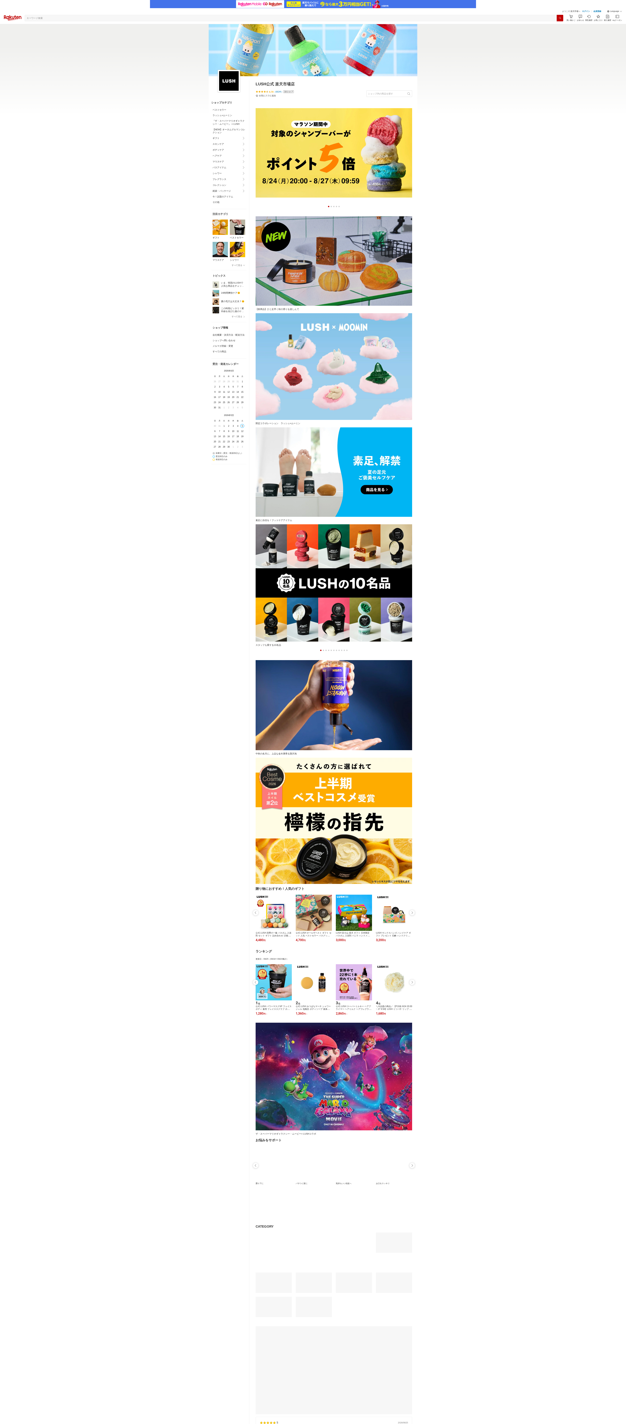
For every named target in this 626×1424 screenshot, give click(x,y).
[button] (614, 11)
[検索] (560, 18)
